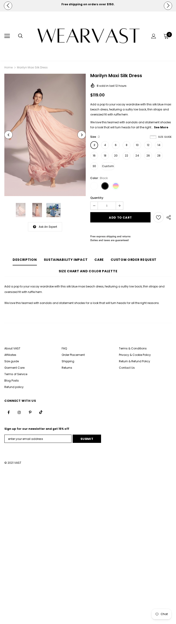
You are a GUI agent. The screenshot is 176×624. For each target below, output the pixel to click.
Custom (108, 166)
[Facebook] (8, 412)
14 (158, 145)
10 (137, 145)
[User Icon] (153, 36)
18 (105, 155)
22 (126, 155)
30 (94, 166)
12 (148, 145)
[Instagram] (19, 412)
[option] (88, 4)
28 (158, 155)
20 (116, 155)
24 (137, 155)
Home (8, 67)
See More (161, 127)
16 (94, 155)
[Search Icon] (20, 36)
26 (148, 155)
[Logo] (88, 36)
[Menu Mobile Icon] (7, 36)
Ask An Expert (48, 227)
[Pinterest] (30, 412)
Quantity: (97, 198)
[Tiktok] (41, 412)
